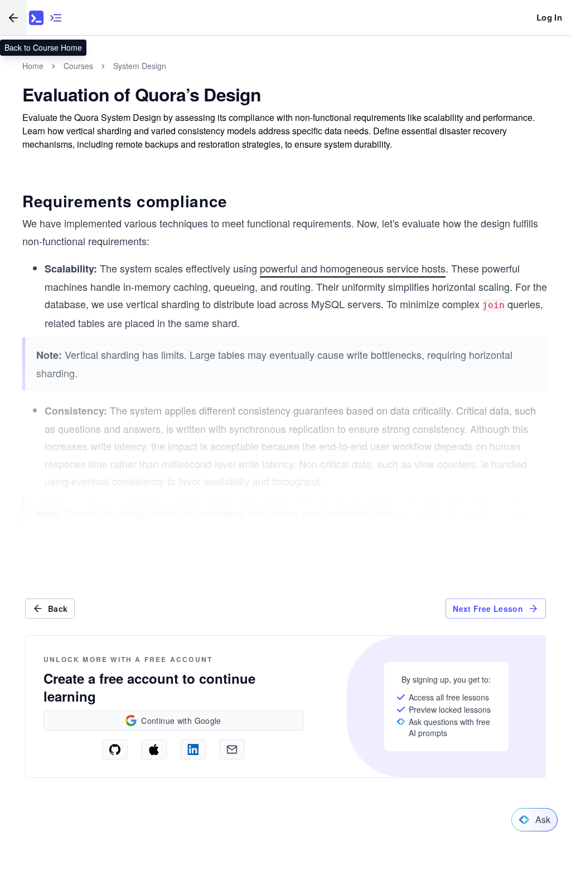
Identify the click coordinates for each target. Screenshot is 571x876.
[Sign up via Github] (115, 749)
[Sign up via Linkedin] (193, 749)
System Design (139, 65)
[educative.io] (36, 18)
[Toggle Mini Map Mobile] (55, 17)
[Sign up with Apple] (154, 749)
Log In (549, 17)
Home (32, 65)
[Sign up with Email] (232, 749)
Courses (78, 65)
